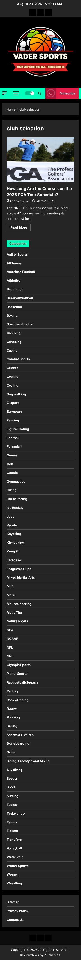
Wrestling (14, 883)
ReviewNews (29, 955)
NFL (10, 647)
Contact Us (15, 920)
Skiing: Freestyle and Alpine (28, 761)
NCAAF (12, 639)
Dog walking (16, 394)
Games (12, 455)
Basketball (15, 307)
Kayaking (14, 534)
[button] (4, 93)
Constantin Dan (19, 201)
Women (13, 874)
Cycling (12, 376)
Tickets (12, 831)
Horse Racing (17, 499)
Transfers (14, 839)
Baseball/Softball (20, 298)
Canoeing (14, 342)
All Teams (14, 263)
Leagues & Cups (19, 569)
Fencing (13, 420)
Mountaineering (19, 604)
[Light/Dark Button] (29, 93)
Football (13, 438)
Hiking (12, 490)
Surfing (12, 796)
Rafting (12, 691)
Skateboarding (18, 743)
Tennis (12, 822)
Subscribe (67, 93)
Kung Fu (13, 551)
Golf (10, 464)
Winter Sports (17, 866)
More (11, 595)
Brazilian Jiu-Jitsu (20, 324)
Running (13, 717)
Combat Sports (18, 359)
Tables (12, 804)
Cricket (12, 368)
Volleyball (14, 848)
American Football (21, 272)
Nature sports (17, 621)
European (14, 411)
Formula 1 (14, 446)
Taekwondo (16, 813)
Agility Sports (17, 254)
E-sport (13, 403)
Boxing (12, 315)
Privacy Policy (17, 911)
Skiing (11, 752)
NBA (10, 630)
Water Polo (15, 857)
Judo (11, 516)
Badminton (15, 289)
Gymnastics (16, 481)
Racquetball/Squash (22, 682)
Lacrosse (14, 560)
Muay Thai (15, 612)
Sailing (12, 726)
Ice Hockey (15, 507)
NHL (10, 656)
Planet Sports (17, 673)
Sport (11, 787)
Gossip (12, 473)
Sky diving (15, 770)
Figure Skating (18, 429)
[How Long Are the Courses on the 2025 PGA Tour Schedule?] (40, 159)
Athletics (13, 280)
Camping (14, 333)
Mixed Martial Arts (21, 577)
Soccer (12, 778)
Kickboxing (15, 542)
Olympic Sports (19, 665)
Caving (12, 350)
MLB (10, 586)
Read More (20, 228)
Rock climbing (18, 700)
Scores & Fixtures (20, 735)
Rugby (12, 708)
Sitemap (13, 902)
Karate (12, 525)
